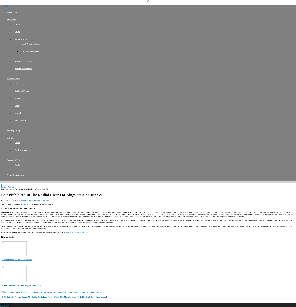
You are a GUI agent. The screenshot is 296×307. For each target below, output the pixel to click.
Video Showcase (21, 120)
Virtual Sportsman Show (16, 175)
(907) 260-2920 (69, 232)
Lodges (17, 24)
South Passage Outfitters (31, 44)
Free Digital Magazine (23, 150)
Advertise (10, 138)
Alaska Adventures (21, 39)
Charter (17, 32)
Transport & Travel (14, 160)
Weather (18, 165)
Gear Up (18, 83)
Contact (17, 143)
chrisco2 (7, 200)
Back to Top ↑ (5, 306)
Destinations (11, 20)
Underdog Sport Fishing (31, 51)
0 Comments (44, 200)
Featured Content (13, 79)
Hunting (18, 98)
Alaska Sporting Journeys (24, 61)
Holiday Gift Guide (22, 91)
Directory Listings (13, 131)
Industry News (12, 12)
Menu (5, 6)
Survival (18, 113)
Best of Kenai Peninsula (23, 69)
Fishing (17, 106)
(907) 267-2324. (83, 232)
